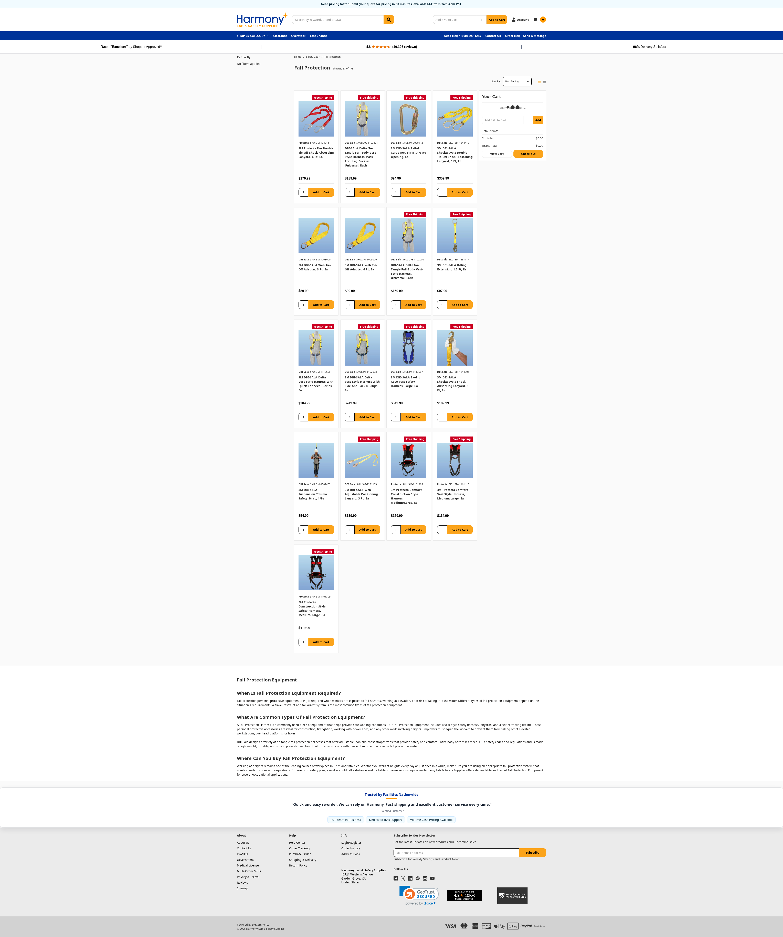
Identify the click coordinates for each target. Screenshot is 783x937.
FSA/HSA (242, 854)
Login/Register (351, 842)
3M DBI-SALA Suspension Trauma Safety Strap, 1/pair (313, 494)
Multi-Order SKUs (249, 871)
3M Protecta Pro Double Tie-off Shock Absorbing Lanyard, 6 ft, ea (316, 152)
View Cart (497, 154)
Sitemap (242, 888)
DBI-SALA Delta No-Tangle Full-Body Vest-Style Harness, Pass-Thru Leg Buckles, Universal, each (361, 156)
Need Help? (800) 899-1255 (462, 36)
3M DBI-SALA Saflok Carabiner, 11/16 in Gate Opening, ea (408, 152)
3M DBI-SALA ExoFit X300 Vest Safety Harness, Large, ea (405, 381)
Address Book (350, 854)
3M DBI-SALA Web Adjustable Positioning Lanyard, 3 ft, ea (361, 494)
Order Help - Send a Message (525, 36)
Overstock (298, 36)
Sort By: (496, 81)
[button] (419, 895)
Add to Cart (497, 20)
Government (245, 860)
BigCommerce (260, 924)
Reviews (242, 882)
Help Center (297, 842)
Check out (528, 154)
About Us (243, 842)
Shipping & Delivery (302, 860)
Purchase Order (300, 854)
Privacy (242, 877)
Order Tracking (299, 848)
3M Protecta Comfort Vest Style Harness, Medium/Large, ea (452, 494)
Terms (254, 877)
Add (538, 120)
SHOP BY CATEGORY (251, 36)
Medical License (248, 865)
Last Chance (318, 36)
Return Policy (298, 865)
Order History (350, 848)
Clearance (280, 36)
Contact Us (493, 36)
